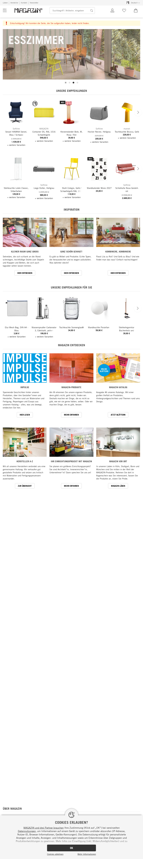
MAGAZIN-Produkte (71, 387)
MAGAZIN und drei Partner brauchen (43, 827)
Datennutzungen (27, 831)
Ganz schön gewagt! (71, 251)
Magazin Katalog (118, 387)
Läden (5, 3)
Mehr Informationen (87, 854)
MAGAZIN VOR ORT (118, 461)
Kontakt (24, 3)
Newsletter (34, 3)
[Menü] (4, 10)
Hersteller (14, 3)
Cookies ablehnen (55, 854)
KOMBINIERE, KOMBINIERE (118, 251)
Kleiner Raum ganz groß (25, 251)
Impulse (24, 387)
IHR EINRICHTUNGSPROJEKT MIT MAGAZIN (71, 461)
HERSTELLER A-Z (24, 461)
